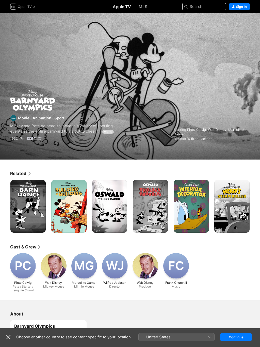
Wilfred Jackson (200, 139)
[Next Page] (254, 206)
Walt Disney (217, 130)
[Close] (8, 337)
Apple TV (122, 6)
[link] (20, 173)
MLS (143, 6)
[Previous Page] (5, 206)
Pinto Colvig (196, 130)
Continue (236, 337)
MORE (108, 132)
